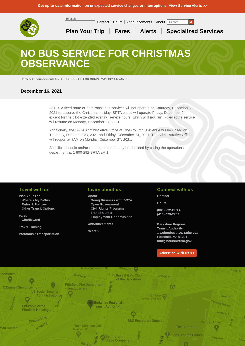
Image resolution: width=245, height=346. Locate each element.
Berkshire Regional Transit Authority (29, 27)
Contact (103, 22)
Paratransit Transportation (39, 234)
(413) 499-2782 (168, 214)
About (160, 22)
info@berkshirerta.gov (174, 241)
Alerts (148, 31)
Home (25, 79)
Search (93, 231)
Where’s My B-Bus (36, 200)
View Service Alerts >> (188, 6)
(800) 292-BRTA (169, 210)
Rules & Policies (34, 204)
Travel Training (30, 227)
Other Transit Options (38, 208)
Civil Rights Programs (107, 208)
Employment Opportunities (111, 217)
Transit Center (101, 213)
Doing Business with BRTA (111, 200)
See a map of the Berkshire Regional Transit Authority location (122, 306)
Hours (117, 22)
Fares (122, 31)
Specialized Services (194, 31)
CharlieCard (31, 220)
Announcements (139, 22)
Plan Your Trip (85, 31)
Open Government (105, 204)
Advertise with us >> (177, 253)
